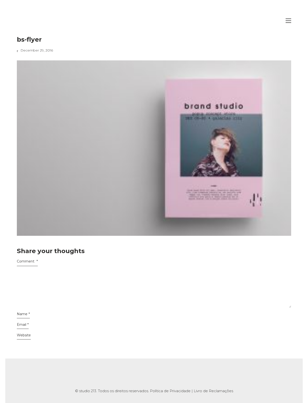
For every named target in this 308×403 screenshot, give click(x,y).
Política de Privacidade (170, 391)
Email (23, 324)
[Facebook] (141, 375)
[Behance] (153, 375)
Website (24, 335)
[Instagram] (129, 375)
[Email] (177, 375)
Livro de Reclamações (213, 391)
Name (23, 314)
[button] (288, 20)
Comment (27, 261)
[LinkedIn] (165, 375)
